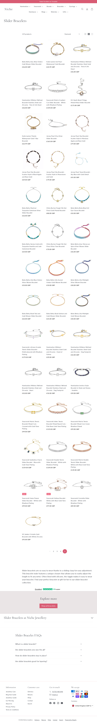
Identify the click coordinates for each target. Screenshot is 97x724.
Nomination (24, 6)
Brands (49, 6)
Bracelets (60, 6)
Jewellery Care (11, 691)
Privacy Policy (10, 707)
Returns (30, 694)
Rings (44, 12)
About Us (9, 704)
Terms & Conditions (12, 710)
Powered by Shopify (70, 720)
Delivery (30, 691)
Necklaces (32, 12)
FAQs (29, 698)
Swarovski (37, 6)
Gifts (65, 12)
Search (30, 704)
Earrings (72, 6)
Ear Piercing (10, 701)
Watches (54, 12)
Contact (30, 701)
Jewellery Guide (11, 698)
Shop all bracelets (48, 606)
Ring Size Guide (11, 694)
